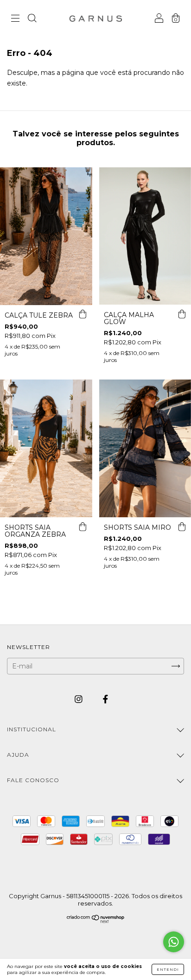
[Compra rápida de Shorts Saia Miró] (181, 526)
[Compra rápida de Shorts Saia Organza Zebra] (83, 526)
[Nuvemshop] (96, 921)
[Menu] (15, 19)
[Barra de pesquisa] (32, 19)
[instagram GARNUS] (79, 699)
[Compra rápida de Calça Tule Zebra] (83, 314)
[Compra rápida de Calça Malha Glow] (181, 314)
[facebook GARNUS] (105, 699)
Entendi (168, 969)
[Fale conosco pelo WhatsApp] (173, 941)
